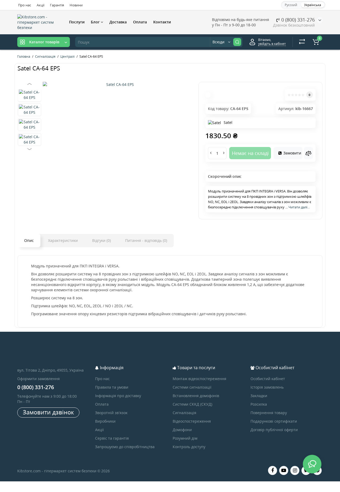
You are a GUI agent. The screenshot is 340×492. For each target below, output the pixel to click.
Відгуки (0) (101, 240)
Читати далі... (299, 207)
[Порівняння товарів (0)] (302, 42)
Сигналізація (184, 412)
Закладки (258, 395)
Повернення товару (268, 412)
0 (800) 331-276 (297, 19)
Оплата (140, 21)
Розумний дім (185, 438)
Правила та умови (111, 387)
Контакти (162, 21)
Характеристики (63, 240)
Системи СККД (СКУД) (192, 404)
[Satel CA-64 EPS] (118, 84)
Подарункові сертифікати (273, 421)
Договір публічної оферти (274, 429)
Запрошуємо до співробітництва (125, 446)
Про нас (24, 5)
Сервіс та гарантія (112, 438)
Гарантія (57, 5)
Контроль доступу (189, 446)
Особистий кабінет (267, 378)
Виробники (105, 421)
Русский (291, 5)
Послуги (76, 21)
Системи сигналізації (192, 387)
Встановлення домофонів (196, 395)
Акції (40, 5)
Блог (96, 21)
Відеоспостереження (192, 421)
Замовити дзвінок (48, 412)
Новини (76, 5)
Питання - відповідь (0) (146, 240)
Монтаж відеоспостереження (199, 378)
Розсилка (258, 404)
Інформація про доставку (118, 395)
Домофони (182, 429)
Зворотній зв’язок (111, 412)
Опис (29, 240)
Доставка (118, 21)
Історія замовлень (267, 387)
